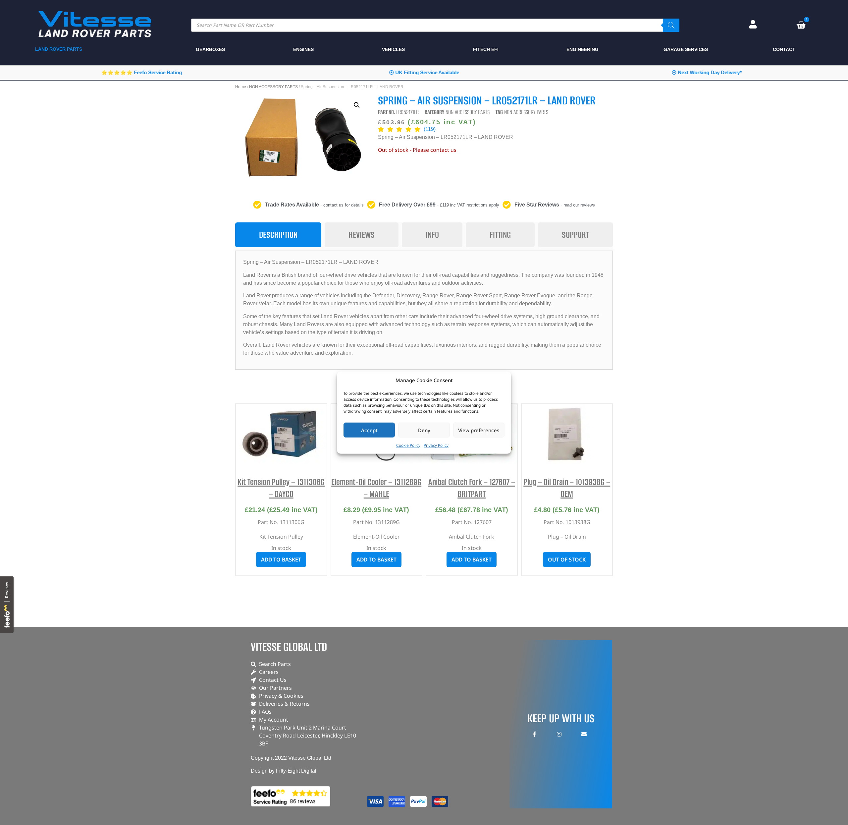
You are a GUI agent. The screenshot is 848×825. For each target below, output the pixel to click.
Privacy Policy (436, 445)
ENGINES (303, 49)
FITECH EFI (486, 49)
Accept (369, 430)
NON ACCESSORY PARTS (273, 87)
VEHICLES (393, 49)
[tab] (278, 234)
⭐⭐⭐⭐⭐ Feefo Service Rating (141, 72)
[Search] (671, 25)
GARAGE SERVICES (685, 49)
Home (240, 87)
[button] (357, 105)
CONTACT (784, 49)
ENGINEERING (582, 49)
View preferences (478, 430)
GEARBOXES (210, 49)
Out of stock (567, 559)
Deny (424, 430)
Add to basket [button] (281, 559)
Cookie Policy (408, 445)
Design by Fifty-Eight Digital (283, 771)
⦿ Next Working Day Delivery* (706, 72)
